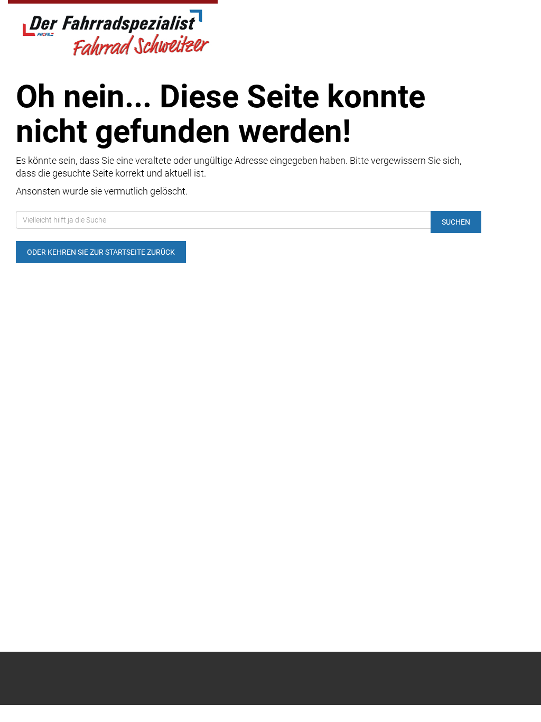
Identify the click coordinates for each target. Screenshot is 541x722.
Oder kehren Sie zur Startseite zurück (101, 252)
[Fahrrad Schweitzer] (113, 30)
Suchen (456, 222)
